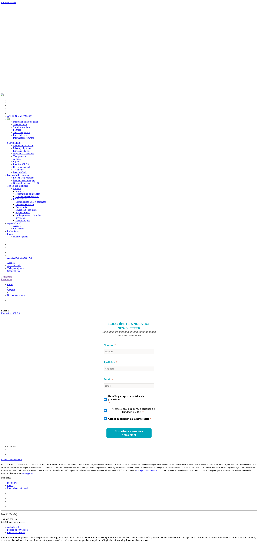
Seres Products (20, 124)
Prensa (10, 234)
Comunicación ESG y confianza (31, 202)
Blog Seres (12, 482)
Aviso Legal (13, 527)
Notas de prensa (20, 236)
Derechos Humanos (25, 204)
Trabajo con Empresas (17, 185)
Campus (17, 188)
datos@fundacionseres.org (147, 470)
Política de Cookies (16, 532)
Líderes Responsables (23, 177)
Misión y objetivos (22, 148)
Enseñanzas (6, 279)
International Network (23, 138)
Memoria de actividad (17, 488)
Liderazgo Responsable (18, 175)
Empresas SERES (21, 151)
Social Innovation (21, 127)
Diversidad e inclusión (26, 210)
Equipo (16, 161)
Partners (17, 129)
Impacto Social (23, 212)
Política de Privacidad (17, 530)
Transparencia (19, 156)
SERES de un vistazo (23, 145)
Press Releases (20, 135)
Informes (20, 191)
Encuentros (18, 228)
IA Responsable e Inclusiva (28, 215)
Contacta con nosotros (11, 459)
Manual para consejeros (24, 180)
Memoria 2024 (20, 172)
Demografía (21, 207)
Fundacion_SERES (10, 313)
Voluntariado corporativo (27, 196)
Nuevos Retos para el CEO (26, 183)
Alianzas (17, 159)
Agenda (17, 226)
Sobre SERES (14, 143)
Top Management (21, 132)
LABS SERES (20, 199)
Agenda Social (14, 223)
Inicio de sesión (8, 2)
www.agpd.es (27, 473)
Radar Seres (13, 231)
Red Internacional (21, 167)
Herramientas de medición (28, 193)
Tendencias (6, 276)
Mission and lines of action (25, 121)
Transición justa (23, 220)
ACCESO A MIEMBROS (19, 116)
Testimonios (18, 169)
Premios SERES (21, 164)
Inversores (20, 218)
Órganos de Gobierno (23, 153)
